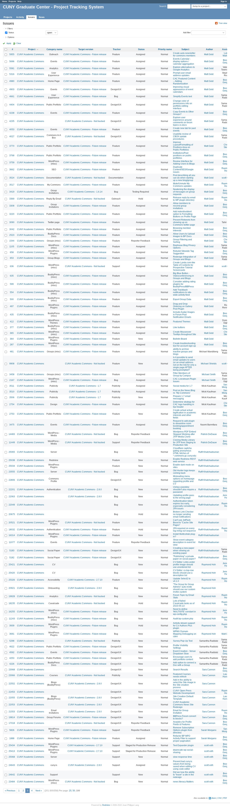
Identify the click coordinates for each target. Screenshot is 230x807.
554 (12, 292)
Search (162, 6)
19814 (12, 717)
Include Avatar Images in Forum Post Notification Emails (184, 314)
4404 (11, 104)
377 (12, 327)
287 (12, 344)
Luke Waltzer (226, 54)
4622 (11, 646)
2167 (11, 380)
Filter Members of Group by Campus (182, 374)
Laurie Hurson (226, 675)
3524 (11, 178)
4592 (11, 652)
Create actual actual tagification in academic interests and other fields (184, 414)
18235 (12, 603)
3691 (11, 634)
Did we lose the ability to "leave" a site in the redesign (183, 774)
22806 (12, 480)
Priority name (165, 49)
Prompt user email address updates (182, 74)
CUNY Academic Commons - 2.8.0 (85, 489)
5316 (11, 74)
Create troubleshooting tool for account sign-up (184, 344)
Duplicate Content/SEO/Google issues (183, 169)
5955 (11, 54)
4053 (11, 129)
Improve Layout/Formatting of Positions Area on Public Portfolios (183, 146)
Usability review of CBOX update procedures (182, 136)
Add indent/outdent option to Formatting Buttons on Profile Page (184, 214)
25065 (12, 452)
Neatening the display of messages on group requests (184, 192)
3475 (11, 424)
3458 (11, 374)
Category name (54, 49)
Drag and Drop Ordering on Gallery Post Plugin (182, 306)
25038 (12, 460)
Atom (213, 798)
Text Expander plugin (183, 745)
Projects (12, 1)
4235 (11, 121)
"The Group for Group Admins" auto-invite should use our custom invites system (184, 588)
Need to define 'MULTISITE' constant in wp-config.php (184, 611)
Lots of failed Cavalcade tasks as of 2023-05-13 (183, 603)
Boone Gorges (226, 61)
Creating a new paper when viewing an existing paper (183, 550)
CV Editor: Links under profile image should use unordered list (184, 564)
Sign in (224, 1)
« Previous (10, 790)
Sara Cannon (208, 669)
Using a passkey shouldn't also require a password (184, 489)
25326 (12, 580)
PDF (225, 798)
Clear (18, 43)
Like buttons (179, 327)
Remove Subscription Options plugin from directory (183, 730)
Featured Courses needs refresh (182, 675)
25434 (12, 745)
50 (74, 790)
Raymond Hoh (209, 564)
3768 (11, 155)
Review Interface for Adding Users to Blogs (184, 162)
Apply (8, 43)
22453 (12, 692)
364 (12, 339)
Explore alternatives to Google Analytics (184, 68)
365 (12, 333)
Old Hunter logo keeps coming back (184, 471)
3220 (11, 214)
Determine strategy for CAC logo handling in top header (184, 404)
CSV (220, 798)
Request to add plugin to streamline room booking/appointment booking (184, 425)
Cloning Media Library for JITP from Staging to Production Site (184, 442)
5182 (11, 557)
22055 (12, 697)
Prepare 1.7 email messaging (181, 397)
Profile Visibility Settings (180, 646)
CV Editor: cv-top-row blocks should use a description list (183, 573)
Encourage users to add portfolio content (183, 658)
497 (12, 306)
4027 (11, 136)
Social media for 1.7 (182, 386)
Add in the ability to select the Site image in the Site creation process (184, 684)
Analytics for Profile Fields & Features (182, 723)
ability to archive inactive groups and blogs (182, 351)
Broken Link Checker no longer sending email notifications (183, 514)
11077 (12, 542)
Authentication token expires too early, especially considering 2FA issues (184, 505)
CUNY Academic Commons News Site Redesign (183, 704)
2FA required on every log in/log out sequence (184, 529)
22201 (12, 489)
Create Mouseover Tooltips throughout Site (184, 333)
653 (12, 258)
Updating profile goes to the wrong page (183, 496)
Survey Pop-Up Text (182, 641)
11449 (12, 442)
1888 (11, 738)
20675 (12, 514)
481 (12, 351)
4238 (11, 113)
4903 (11, 89)
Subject (185, 49)
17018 (12, 723)
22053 (12, 704)
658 (12, 252)
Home (4, 1)
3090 (11, 222)
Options (11, 37)
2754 (11, 404)
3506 (11, 397)
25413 (12, 751)
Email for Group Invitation (180, 711)
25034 (12, 466)
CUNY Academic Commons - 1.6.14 (85, 192)
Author (209, 49)
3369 (11, 199)
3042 (11, 229)
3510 (11, 391)
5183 (11, 550)
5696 (11, 61)
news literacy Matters (183, 781)
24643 (12, 765)
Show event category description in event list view (184, 542)
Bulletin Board (180, 339)
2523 (11, 235)
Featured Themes (181, 321)
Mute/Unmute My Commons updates (182, 184)
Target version (85, 49)
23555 (12, 471)
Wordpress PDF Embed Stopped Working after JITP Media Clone (184, 434)
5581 (11, 68)
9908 (11, 363)
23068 (12, 669)
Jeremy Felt (226, 496)
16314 (12, 535)
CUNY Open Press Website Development (184, 691)
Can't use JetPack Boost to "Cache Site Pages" (183, 522)
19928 (12, 596)
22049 (12, 505)
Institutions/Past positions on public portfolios (182, 155)
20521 (12, 522)
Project (31, 49)
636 (12, 266)
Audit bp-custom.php (183, 618)
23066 (12, 675)
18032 (12, 529)
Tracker (117, 49)
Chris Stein (226, 146)
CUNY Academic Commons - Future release (84, 54)
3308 (11, 206)
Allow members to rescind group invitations (181, 206)
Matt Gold (208, 54)
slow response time (182, 757)
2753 (11, 414)
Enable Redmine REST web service (184, 460)
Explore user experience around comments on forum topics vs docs (182, 121)
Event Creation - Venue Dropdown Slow (184, 652)
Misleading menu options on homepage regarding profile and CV (183, 480)
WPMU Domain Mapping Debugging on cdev (184, 634)
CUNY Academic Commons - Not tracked (85, 121)
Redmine (106, 805)
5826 (11, 730)
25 (70, 790)
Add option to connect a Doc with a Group (184, 663)
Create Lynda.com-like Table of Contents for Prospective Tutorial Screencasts (184, 266)
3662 (11, 169)
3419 (11, 192)
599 (12, 284)
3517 (11, 185)
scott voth (208, 745)
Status (11, 32)
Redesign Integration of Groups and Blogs (184, 258)
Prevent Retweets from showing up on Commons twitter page (184, 222)
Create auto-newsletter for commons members (184, 54)
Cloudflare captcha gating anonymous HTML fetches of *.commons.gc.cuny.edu (184, 452)
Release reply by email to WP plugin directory (184, 198)
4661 (11, 96)
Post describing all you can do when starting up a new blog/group (184, 178)
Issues (31, 17)
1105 (11, 246)
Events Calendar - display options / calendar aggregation (183, 61)
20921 (12, 588)
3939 (11, 625)
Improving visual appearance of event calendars (183, 89)
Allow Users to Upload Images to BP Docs (184, 235)
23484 (12, 781)
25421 (12, 564)
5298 (11, 641)
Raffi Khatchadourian (208, 452)
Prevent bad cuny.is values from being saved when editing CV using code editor (184, 765)
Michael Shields (209, 363)
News (42, 17)
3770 (11, 146)
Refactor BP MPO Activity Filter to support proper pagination (184, 738)
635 (12, 276)
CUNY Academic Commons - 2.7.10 (85, 580)
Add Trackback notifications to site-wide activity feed (182, 292)
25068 (12, 757)
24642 (12, 774)
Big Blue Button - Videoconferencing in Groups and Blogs (183, 276)
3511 (11, 386)
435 (12, 314)
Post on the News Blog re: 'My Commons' (184, 391)
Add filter (187, 32)
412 (12, 321)
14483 (12, 434)
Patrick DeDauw (209, 434)
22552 (12, 683)
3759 (11, 162)
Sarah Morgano (208, 730)
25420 (12, 573)
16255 (12, 611)
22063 (12, 496)
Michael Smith (209, 374)
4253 (11, 658)
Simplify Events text (182, 96)
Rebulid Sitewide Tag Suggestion (183, 252)
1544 (11, 241)
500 (12, 299)
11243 (12, 618)
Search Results (180, 669)
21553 (12, 711)
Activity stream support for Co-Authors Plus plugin (184, 625)
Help (19, 1)
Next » (39, 790)
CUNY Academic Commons (30, 54)
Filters (10, 28)
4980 (11, 81)
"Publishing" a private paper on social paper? (184, 557)
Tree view (222, 23)
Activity (20, 17)
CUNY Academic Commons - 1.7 (85, 386)
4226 (11, 664)
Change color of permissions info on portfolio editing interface (182, 105)
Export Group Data (182, 299)
